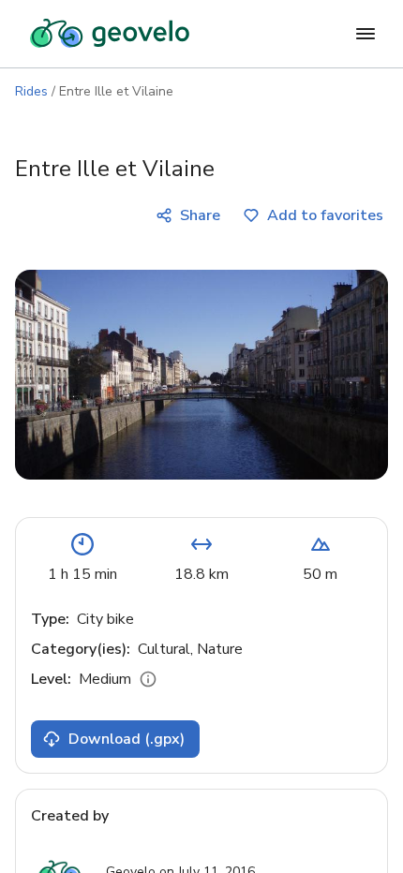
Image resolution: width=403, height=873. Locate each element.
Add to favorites (325, 215)
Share (200, 215)
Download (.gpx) (126, 739)
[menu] (365, 33)
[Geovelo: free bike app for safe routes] (109, 34)
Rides (31, 91)
